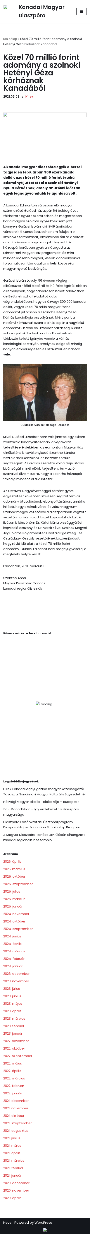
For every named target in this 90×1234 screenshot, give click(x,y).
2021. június (11, 1138)
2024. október (14, 921)
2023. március (14, 1018)
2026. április (12, 861)
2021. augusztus (15, 1130)
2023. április (12, 1011)
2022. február (13, 1085)
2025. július (11, 891)
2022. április (12, 1070)
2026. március (14, 869)
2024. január (12, 966)
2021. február (13, 1168)
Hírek (29, 97)
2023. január (12, 1033)
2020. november (16, 1190)
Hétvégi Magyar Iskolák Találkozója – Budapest (41, 801)
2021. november (15, 1108)
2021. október (13, 1115)
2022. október (14, 1048)
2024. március (14, 951)
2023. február (13, 1026)
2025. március (14, 899)
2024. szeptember (18, 928)
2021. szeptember (17, 1123)
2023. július (11, 988)
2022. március (14, 1078)
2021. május (12, 1145)
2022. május (12, 1063)
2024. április (12, 943)
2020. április (12, 1198)
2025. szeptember (18, 884)
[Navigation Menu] (81, 11)
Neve (7, 1222)
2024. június (12, 936)
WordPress (43, 1222)
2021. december (16, 1100)
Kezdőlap (10, 39)
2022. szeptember (17, 1056)
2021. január (12, 1175)
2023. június (12, 996)
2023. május (12, 1003)
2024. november (16, 913)
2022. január (12, 1093)
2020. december (16, 1183)
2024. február (13, 958)
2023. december (16, 973)
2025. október (14, 876)
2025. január (12, 906)
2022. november (16, 1041)
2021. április (12, 1153)
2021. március (13, 1160)
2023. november (16, 981)
